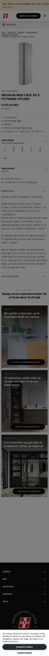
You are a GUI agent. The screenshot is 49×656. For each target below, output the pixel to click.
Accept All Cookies (24, 647)
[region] (24, 642)
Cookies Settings (24, 653)
